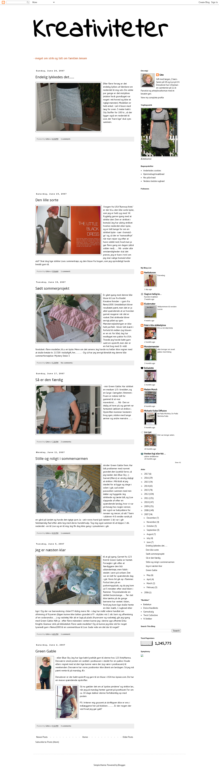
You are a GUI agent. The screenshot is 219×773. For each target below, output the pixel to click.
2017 (146, 473)
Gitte (161, 74)
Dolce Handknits (150, 608)
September (152, 530)
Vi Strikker (147, 618)
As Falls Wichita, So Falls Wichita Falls (167, 414)
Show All (178, 462)
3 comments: (66, 726)
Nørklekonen (150, 272)
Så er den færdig (49, 379)
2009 (146, 506)
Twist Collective (150, 615)
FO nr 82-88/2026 (165, 328)
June (149, 542)
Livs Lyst (147, 432)
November (152, 522)
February (151, 587)
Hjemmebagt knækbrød (153, 174)
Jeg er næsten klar (50, 549)
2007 (146, 514)
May (149, 575)
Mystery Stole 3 (62, 355)
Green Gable (45, 651)
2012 (146, 494)
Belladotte (149, 368)
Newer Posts (42, 737)
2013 (146, 490)
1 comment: (66, 139)
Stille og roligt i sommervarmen (61, 458)
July (149, 538)
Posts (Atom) (53, 742)
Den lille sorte (46, 199)
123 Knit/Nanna (123, 657)
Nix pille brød (149, 177)
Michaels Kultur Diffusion (155, 410)
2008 (146, 510)
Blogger (121, 765)
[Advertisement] (85, 169)
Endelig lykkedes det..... (54, 76)
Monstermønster (151, 346)
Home (85, 737)
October (150, 526)
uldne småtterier (151, 456)
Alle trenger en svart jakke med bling (166, 350)
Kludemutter (149, 303)
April (149, 579)
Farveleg (161, 275)
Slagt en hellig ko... (153, 294)
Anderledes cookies (152, 170)
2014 (146, 486)
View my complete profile (152, 97)
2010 (146, 502)
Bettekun (147, 604)
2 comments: (66, 441)
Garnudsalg (148, 611)
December (151, 518)
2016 (146, 477)
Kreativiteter (100, 30)
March (150, 583)
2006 (146, 592)
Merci (113, 478)
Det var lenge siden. (166, 435)
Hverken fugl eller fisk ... (155, 453)
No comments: (67, 363)
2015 (146, 481)
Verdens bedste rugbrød (153, 181)
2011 (146, 498)
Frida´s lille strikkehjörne (155, 325)
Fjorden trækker (151, 296)
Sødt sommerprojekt (52, 288)
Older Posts (128, 737)
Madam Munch (150, 389)
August (150, 534)
